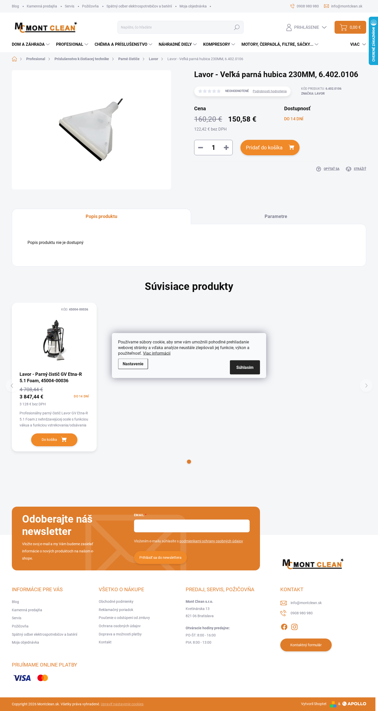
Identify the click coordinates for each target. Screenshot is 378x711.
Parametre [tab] (276, 216)
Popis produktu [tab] (101, 216)
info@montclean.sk (306, 603)
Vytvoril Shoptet (314, 704)
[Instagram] (294, 626)
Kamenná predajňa (42, 6)
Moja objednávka (193, 6)
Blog (15, 6)
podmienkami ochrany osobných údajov (211, 541)
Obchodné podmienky (116, 601)
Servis (69, 6)
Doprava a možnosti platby (120, 634)
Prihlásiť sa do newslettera (160, 557)
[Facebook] (284, 626)
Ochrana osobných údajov (120, 626)
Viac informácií (156, 353)
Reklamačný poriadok (116, 610)
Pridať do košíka (264, 147)
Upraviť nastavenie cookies (122, 704)
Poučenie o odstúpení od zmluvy (124, 618)
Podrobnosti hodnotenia (270, 91)
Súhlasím (245, 367)
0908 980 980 (302, 613)
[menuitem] (31, 44)
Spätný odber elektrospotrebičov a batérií (139, 6)
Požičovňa (90, 6)
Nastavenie (133, 363)
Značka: (313, 93)
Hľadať (236, 27)
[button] (189, 462)
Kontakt (105, 642)
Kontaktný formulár (306, 645)
